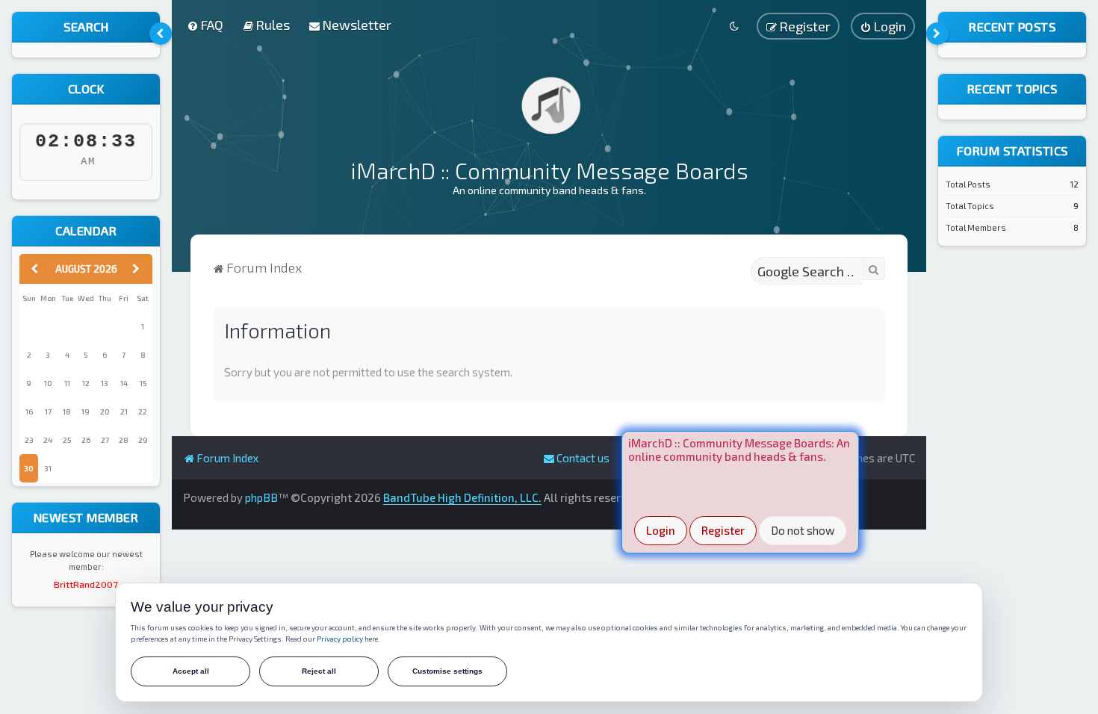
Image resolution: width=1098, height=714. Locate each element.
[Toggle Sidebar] (160, 33)
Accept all (191, 671)
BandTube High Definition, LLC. (462, 497)
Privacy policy (340, 638)
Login (660, 530)
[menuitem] (205, 25)
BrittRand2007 (86, 584)
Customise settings (447, 671)
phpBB (261, 497)
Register (723, 530)
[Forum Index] (549, 104)
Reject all (319, 671)
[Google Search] (874, 268)
